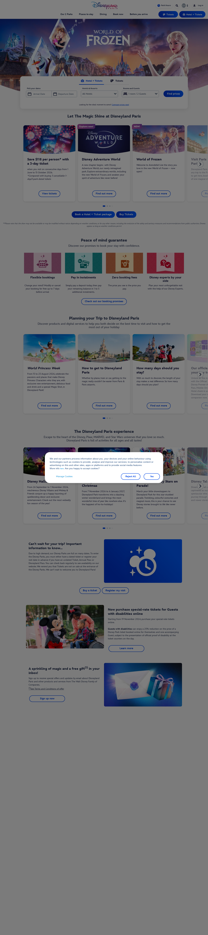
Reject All (130, 476)
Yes (152, 476)
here (62, 468)
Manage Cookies (64, 476)
